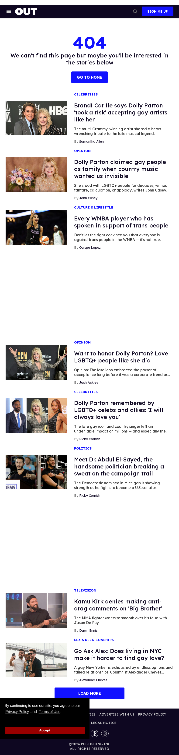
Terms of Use (49, 712)
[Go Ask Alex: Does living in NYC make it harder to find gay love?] (36, 659)
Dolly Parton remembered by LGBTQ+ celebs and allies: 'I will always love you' (118, 409)
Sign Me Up (157, 11)
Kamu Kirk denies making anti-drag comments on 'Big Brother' (118, 605)
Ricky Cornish (89, 439)
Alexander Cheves (93, 680)
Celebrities (86, 94)
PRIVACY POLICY (152, 714)
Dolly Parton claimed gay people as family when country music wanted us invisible (120, 168)
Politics (83, 448)
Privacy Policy (17, 712)
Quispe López (90, 247)
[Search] (135, 11)
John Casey (88, 198)
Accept (44, 730)
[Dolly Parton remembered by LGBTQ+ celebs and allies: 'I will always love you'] (36, 415)
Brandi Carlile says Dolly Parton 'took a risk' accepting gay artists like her (120, 112)
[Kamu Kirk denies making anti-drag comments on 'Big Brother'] (36, 610)
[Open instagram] (105, 733)
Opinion (82, 151)
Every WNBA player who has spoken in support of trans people (121, 222)
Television (85, 590)
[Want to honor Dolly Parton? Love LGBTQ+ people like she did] (36, 362)
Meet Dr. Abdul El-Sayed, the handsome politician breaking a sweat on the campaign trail (119, 466)
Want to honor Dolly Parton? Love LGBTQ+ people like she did (121, 357)
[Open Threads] (94, 733)
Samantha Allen (91, 141)
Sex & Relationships (94, 640)
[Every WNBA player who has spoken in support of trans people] (36, 227)
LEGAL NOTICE (103, 723)
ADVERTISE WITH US (116, 714)
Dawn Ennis (88, 630)
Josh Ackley (88, 382)
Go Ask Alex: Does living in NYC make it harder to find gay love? (119, 654)
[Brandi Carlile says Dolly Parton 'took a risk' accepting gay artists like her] (36, 117)
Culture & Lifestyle (93, 207)
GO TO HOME (89, 77)
